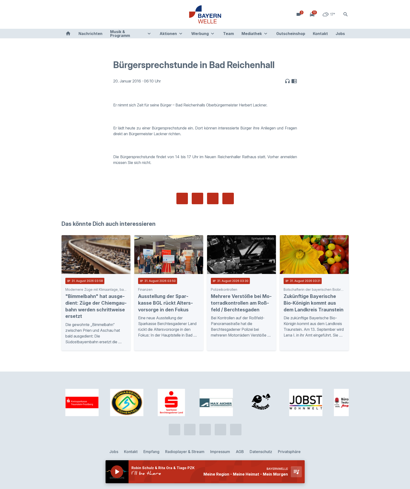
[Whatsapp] (76, 14)
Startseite (68, 33)
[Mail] (104, 14)
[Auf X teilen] (197, 198)
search (345, 14)
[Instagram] (95, 14)
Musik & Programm (120, 33)
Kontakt (320, 33)
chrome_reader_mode (294, 81)
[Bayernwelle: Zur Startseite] (205, 14)
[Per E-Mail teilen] (228, 198)
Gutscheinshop (290, 33)
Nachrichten (90, 33)
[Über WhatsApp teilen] (213, 198)
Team (228, 33)
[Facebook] (85, 14)
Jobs (340, 33)
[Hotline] (66, 14)
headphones (287, 81)
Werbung (200, 33)
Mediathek (252, 33)
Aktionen (168, 33)
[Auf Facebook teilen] (182, 198)
